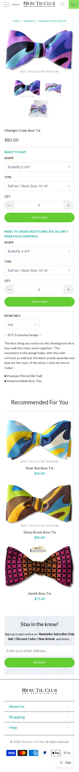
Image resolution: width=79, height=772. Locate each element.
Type (7, 177)
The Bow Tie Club (32, 742)
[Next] (70, 50)
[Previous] (8, 50)
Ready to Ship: (15, 152)
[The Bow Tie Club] (39, 4)
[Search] (64, 4)
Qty (7, 196)
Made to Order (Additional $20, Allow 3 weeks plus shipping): (36, 234)
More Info (12, 316)
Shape (9, 158)
